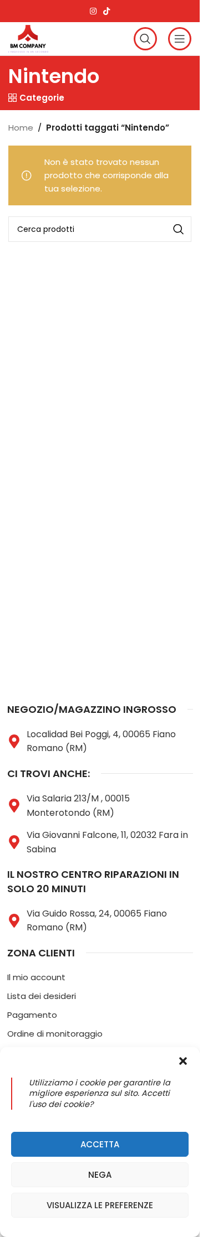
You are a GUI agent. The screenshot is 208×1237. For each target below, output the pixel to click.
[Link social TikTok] (106, 11)
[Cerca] (145, 39)
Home (20, 127)
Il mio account (36, 977)
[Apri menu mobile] (180, 39)
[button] (183, 1061)
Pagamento (32, 1015)
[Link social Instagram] (93, 11)
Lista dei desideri (41, 996)
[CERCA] (178, 229)
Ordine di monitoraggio (55, 1033)
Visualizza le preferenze (100, 1205)
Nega (99, 1175)
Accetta (99, 1144)
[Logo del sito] (28, 38)
